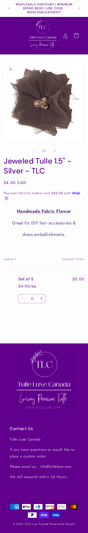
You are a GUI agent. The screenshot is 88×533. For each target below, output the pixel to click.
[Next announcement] (79, 8)
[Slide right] (54, 150)
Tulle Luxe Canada (36, 524)
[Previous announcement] (9, 8)
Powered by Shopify (62, 524)
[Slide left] (33, 150)
